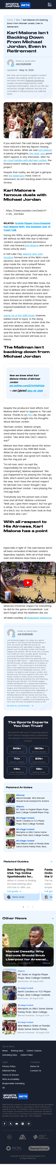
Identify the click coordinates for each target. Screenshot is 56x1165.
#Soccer (46, 963)
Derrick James (18, 897)
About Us (34, 1066)
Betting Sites (17, 1051)
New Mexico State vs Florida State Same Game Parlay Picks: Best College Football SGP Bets (34, 1028)
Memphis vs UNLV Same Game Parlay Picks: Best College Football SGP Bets (35, 1011)
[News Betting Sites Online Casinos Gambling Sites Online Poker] (49, 4)
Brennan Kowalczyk (26, 1015)
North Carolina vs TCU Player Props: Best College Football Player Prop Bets (34, 993)
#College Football (25, 988)
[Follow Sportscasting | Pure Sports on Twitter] (10, 1124)
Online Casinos (34, 1051)
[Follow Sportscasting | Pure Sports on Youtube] (17, 1123)
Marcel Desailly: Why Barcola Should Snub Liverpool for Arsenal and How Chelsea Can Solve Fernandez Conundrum (26, 956)
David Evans (23, 981)
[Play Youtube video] (28, 582)
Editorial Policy (9, 1071)
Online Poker (27, 1055)
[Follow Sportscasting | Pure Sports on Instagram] (23, 1124)
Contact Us (35, 1071)
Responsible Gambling (13, 1084)
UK (3, 1088)
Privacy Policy (9, 1066)
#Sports (21, 971)
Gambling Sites (9, 1055)
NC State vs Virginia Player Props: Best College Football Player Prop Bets (34, 976)
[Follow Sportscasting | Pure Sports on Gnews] (29, 1124)
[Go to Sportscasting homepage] (17, 5)
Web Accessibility (10, 1079)
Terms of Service (10, 1075)
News (5, 1051)
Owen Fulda (11, 963)
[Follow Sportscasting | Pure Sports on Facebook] (4, 1124)
